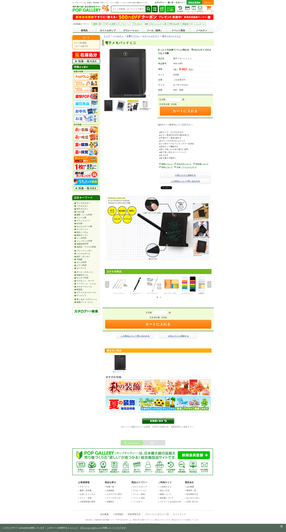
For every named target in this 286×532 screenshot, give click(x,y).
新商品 (84, 30)
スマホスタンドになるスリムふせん (194, 293)
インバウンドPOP (84, 241)
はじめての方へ (193, 498)
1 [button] (157, 297)
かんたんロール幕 (84, 226)
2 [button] (160, 297)
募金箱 (79, 289)
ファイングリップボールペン (123, 293)
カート (86, 37)
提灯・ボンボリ (83, 256)
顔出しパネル (82, 232)
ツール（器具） (155, 30)
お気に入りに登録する (185, 175)
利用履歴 (180, 11)
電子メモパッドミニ (120, 372)
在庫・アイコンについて (187, 167)
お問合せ (200, 11)
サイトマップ (179, 514)
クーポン (187, 11)
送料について (166, 167)
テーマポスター (83, 203)
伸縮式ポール (82, 275)
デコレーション (131, 30)
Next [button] (209, 284)
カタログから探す (170, 9)
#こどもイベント (125, 24)
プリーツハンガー (84, 251)
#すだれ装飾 (110, 24)
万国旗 (79, 259)
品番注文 (162, 9)
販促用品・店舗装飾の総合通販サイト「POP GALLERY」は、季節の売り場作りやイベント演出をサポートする (128, 520)
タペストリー (82, 229)
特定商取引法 (192, 494)
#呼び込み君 (174, 24)
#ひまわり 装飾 (141, 24)
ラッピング (81, 295)
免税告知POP (82, 244)
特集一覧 (110, 487)
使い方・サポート (176, 2)
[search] (148, 9)
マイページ (85, 487)
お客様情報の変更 (87, 502)
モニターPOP (82, 278)
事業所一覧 (191, 490)
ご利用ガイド (165, 487)
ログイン (208, 2)
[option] (120, 285)
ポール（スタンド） (85, 272)
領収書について (202, 164)
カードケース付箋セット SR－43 (176, 293)
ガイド (193, 11)
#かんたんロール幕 (158, 24)
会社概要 (190, 487)
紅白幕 (79, 223)
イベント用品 (178, 30)
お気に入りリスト (87, 494)
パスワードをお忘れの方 (170, 502)
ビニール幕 (81, 217)
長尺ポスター (82, 209)
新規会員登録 (194, 2)
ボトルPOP (82, 262)
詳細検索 (155, 9)
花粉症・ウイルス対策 (86, 247)
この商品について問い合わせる (185, 181)
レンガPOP (82, 238)
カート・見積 (209, 11)
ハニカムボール (83, 253)
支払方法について (184, 164)
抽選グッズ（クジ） (85, 302)
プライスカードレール (86, 292)
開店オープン (82, 235)
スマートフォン (133, 443)
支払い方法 (165, 490)
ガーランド (81, 268)
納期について (166, 164)
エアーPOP (82, 265)
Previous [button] (107, 284)
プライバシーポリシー (156, 514)
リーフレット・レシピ (86, 284)
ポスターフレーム (84, 287)
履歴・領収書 (85, 490)
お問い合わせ (192, 502)
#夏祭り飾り (98, 24)
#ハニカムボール (198, 24)
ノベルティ (201, 30)
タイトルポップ (108, 30)
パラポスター (82, 206)
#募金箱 (185, 24)
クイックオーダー (114, 498)
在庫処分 (110, 502)
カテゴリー (160, 2)
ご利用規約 (118, 514)
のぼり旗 (80, 212)
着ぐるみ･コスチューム (87, 299)
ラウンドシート (83, 220)
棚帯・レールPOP (84, 215)
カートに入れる (185, 111)
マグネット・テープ (85, 281)
